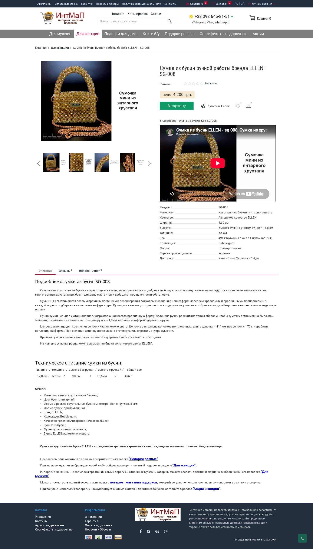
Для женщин (87, 33)
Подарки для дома (121, 33)
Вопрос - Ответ (90, 270)
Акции (258, 33)
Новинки (117, 14)
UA (242, 3)
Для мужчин (60, 33)
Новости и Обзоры (107, 3)
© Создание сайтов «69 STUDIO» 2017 (255, 539)
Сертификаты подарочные (223, 33)
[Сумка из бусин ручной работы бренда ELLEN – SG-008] (55, 162)
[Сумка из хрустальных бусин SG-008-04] (132, 162)
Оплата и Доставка (98, 525)
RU (236, 3)
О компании (44, 3)
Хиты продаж (138, 14)
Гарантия (87, 3)
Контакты (170, 3)
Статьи (156, 14)
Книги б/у (151, 33)
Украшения (43, 516)
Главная (41, 47)
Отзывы (65, 270)
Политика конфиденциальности (141, 3)
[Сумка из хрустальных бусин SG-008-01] (94, 101)
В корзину (176, 106)
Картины (41, 521)
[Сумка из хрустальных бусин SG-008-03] (107, 162)
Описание (45, 270)
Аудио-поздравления (50, 525)
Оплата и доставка (66, 3)
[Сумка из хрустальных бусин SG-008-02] (81, 162)
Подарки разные (180, 33)
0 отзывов (211, 83)
